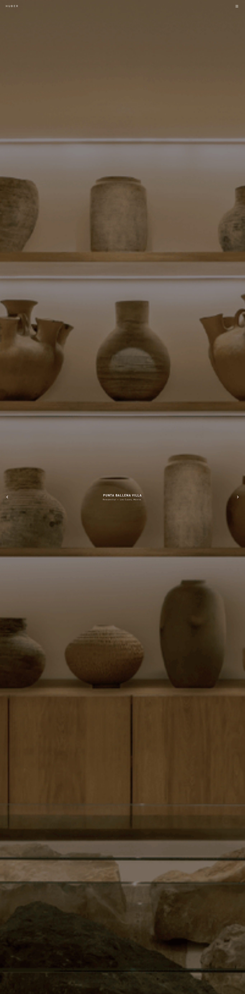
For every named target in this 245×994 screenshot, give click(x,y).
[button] (7, 497)
